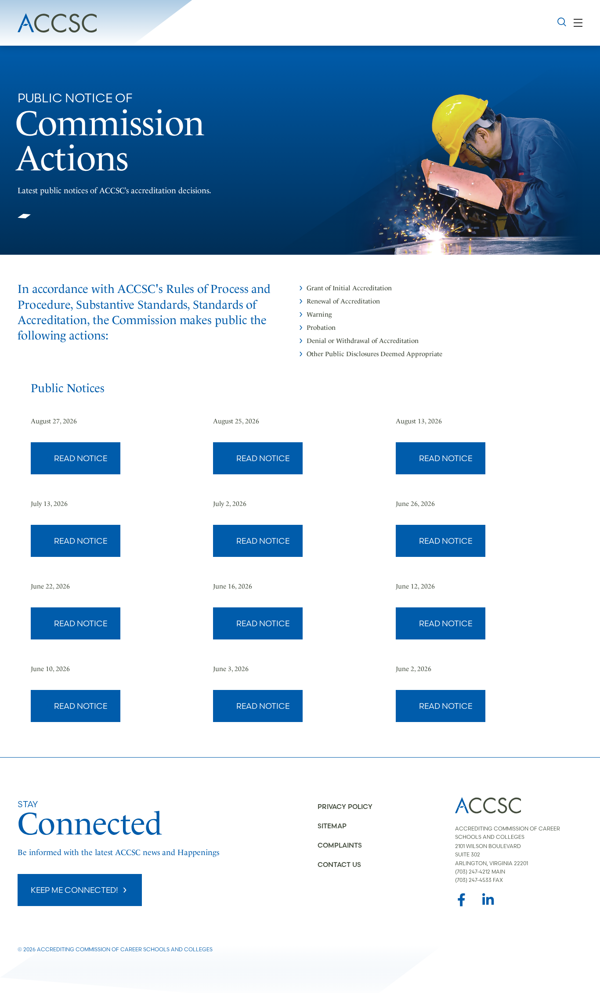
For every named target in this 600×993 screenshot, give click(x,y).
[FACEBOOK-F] (461, 899)
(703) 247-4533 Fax (479, 880)
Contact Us (339, 864)
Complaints (340, 845)
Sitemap (332, 826)
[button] (578, 22)
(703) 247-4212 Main (480, 871)
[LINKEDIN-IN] (488, 899)
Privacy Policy (345, 806)
